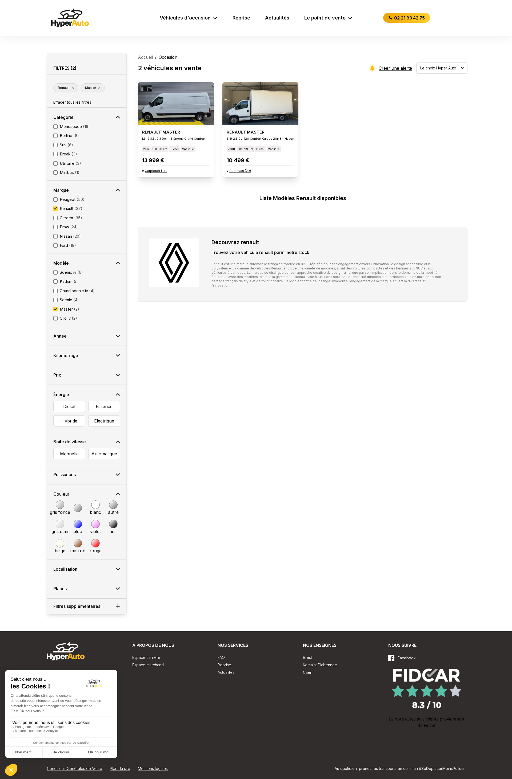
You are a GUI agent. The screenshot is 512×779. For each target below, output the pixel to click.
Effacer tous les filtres (72, 102)
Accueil (145, 57)
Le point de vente (325, 18)
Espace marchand (148, 665)
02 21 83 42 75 (409, 18)
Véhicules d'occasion (185, 18)
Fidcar (430, 725)
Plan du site (120, 768)
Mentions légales (153, 768)
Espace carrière (146, 657)
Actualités (277, 18)
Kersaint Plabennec (320, 665)
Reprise (241, 18)
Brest (307, 657)
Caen (307, 672)
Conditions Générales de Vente (74, 768)
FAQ (221, 657)
